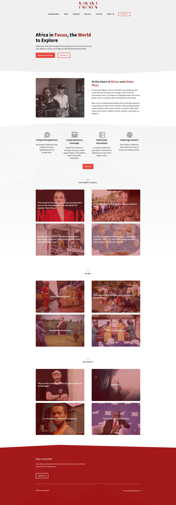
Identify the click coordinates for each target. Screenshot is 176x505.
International (53, 14)
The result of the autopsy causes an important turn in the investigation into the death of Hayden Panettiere (60, 205)
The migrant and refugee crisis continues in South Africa (114, 296)
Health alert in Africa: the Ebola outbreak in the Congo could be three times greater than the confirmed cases (59, 239)
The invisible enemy (116, 330)
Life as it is (116, 384)
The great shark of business (116, 418)
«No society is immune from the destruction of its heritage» (60, 384)
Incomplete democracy (60, 330)
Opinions (76, 14)
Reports (88, 14)
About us (110, 14)
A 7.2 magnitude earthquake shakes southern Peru (115, 205)
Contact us (64, 55)
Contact (124, 14)
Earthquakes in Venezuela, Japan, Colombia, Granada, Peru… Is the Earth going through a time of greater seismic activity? (115, 239)
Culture (99, 14)
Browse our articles (45, 55)
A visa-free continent (60, 296)
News (66, 14)
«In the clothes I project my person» (60, 418)
